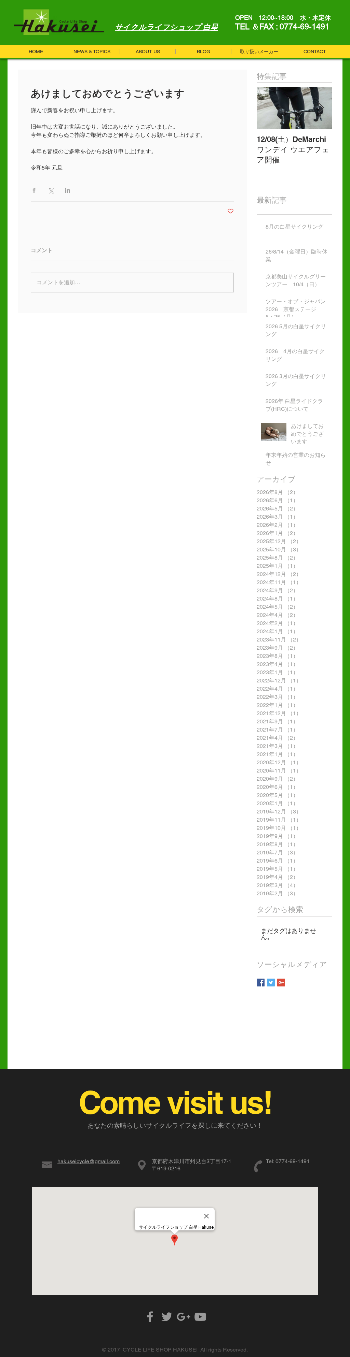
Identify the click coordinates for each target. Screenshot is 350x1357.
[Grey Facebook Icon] (150, 1317)
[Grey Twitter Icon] (167, 1317)
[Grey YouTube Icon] (200, 1317)
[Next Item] (321, 108)
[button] (203, 51)
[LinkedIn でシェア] (67, 190)
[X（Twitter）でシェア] (51, 190)
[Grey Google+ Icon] (183, 1317)
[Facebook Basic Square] (261, 982)
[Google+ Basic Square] (281, 982)
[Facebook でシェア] (34, 190)
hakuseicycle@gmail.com (88, 1161)
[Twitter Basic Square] (271, 982)
